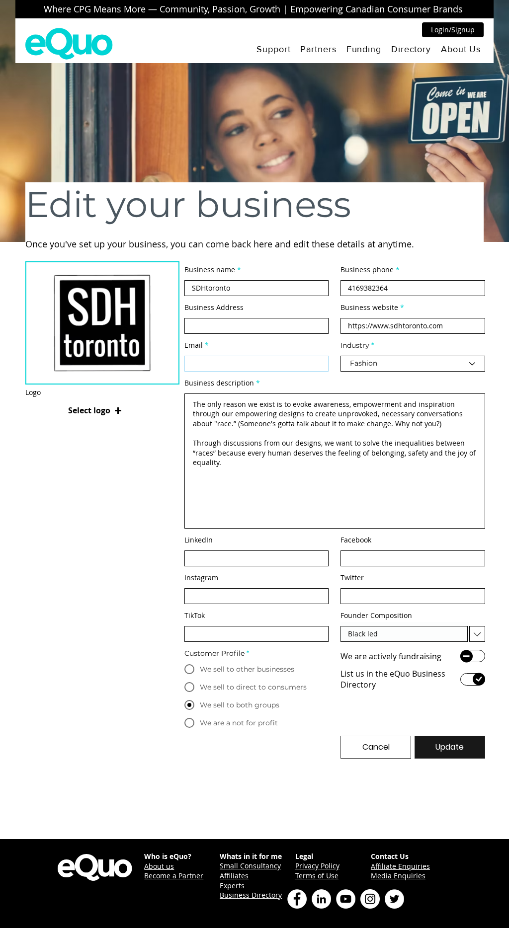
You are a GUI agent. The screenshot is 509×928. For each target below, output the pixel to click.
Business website (369, 307)
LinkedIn (198, 540)
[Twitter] (394, 899)
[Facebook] (297, 899)
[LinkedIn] (321, 899)
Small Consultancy (250, 865)
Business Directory (251, 895)
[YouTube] (345, 899)
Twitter (352, 577)
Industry (354, 345)
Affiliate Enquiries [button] (400, 866)
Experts (232, 885)
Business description (219, 383)
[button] (273, 49)
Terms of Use (317, 875)
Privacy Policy (317, 865)
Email (193, 345)
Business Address (214, 307)
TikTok (194, 615)
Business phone (367, 269)
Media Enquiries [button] (398, 875)
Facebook (355, 540)
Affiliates (234, 875)
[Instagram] (370, 899)
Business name (209, 269)
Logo (33, 392)
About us (159, 866)
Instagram (201, 577)
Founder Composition (376, 615)
